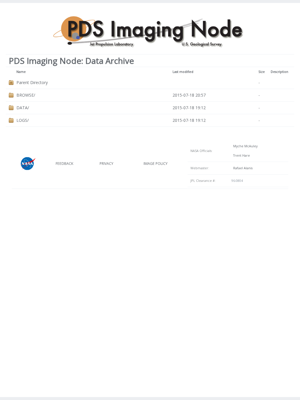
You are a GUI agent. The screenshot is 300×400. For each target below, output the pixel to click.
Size (261, 72)
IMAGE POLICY (156, 163)
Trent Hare (240, 155)
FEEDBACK (64, 163)
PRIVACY (106, 163)
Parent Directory (32, 82)
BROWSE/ (25, 95)
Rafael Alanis (242, 168)
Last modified (183, 72)
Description (279, 72)
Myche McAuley (244, 146)
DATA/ (22, 107)
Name (21, 72)
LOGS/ (22, 120)
